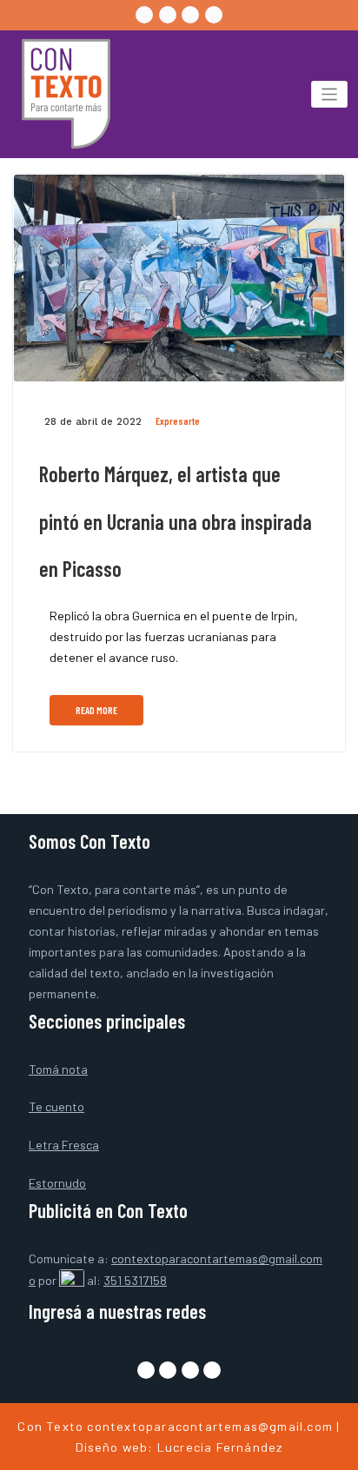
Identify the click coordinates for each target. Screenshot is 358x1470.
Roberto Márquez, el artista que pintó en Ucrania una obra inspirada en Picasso (175, 521)
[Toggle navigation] (329, 94)
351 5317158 (135, 1280)
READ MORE (96, 710)
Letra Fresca (64, 1144)
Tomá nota (58, 1069)
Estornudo (57, 1182)
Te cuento (56, 1106)
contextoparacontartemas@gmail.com (210, 1426)
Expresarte (178, 421)
